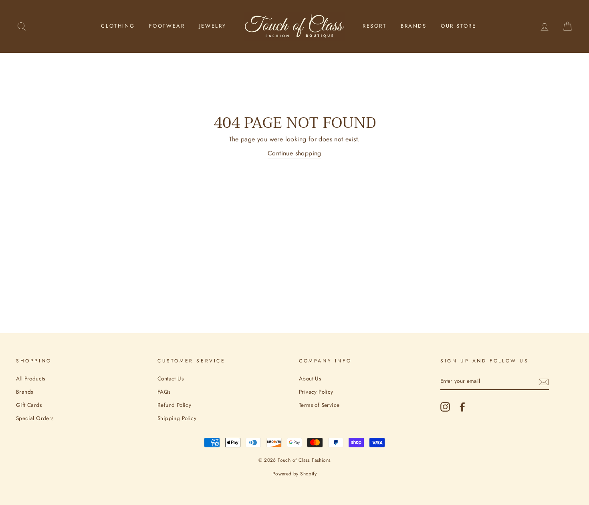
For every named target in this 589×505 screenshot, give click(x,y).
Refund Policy (174, 405)
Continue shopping (294, 153)
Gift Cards (29, 405)
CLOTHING (118, 26)
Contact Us (170, 378)
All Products (30, 378)
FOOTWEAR (167, 26)
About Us (310, 378)
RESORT (375, 26)
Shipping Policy (176, 418)
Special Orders (35, 418)
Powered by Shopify (294, 473)
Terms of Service (319, 405)
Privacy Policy (316, 392)
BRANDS (414, 26)
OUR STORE (458, 26)
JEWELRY (212, 26)
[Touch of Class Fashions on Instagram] (445, 407)
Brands (24, 392)
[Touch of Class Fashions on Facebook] (462, 407)
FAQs (164, 392)
